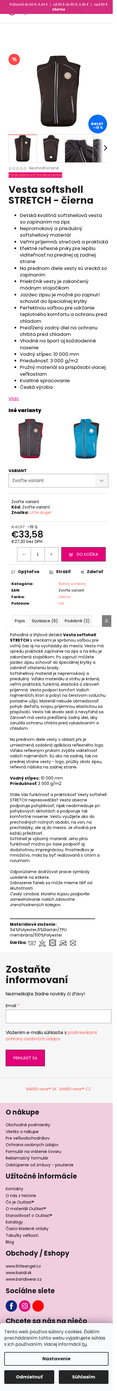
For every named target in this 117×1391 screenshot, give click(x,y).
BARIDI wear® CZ (75, 1089)
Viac (14, 398)
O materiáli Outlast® (26, 1209)
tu (84, 1344)
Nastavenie (56, 1358)
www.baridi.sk (19, 1273)
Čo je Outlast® (20, 1202)
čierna (64, 597)
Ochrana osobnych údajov (32, 1145)
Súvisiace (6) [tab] (45, 621)
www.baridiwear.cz (24, 1279)
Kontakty (14, 1189)
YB (38, 1306)
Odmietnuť (29, 1377)
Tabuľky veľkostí (22, 1235)
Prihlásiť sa (25, 1058)
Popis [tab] (20, 621)
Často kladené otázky (27, 1228)
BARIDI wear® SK (41, 1089)
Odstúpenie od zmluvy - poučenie (40, 1165)
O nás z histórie (21, 1195)
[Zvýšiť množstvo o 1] (51, 554)
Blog (10, 1242)
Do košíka (87, 554)
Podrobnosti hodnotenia (35, 175)
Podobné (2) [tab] (77, 621)
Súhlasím (83, 1377)
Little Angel (40, 512)
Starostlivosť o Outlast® (29, 1215)
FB (11, 1306)
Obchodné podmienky (28, 1125)
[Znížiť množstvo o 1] (24, 554)
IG (24, 1306)
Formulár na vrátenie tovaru (33, 1151)
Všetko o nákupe (22, 1131)
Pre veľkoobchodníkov (28, 1138)
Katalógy (14, 1222)
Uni (61, 603)
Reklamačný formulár (27, 1158)
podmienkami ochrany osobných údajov (51, 1036)
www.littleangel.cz (23, 1266)
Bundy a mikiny (72, 583)
